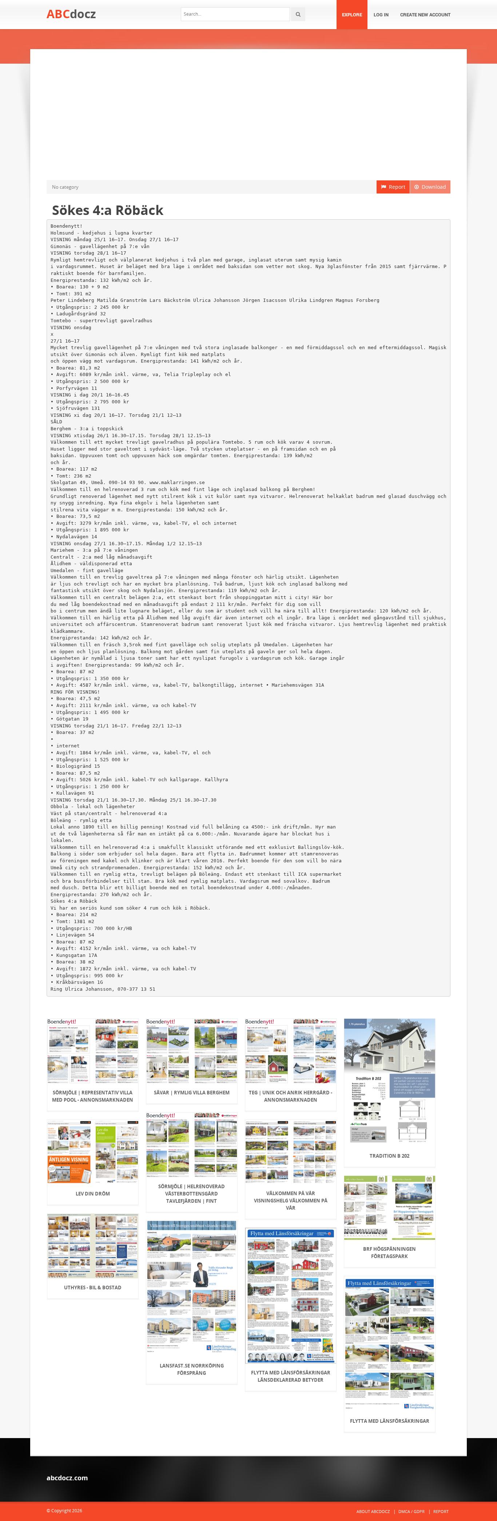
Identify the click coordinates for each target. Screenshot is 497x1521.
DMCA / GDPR (411, 1511)
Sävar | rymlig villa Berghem (192, 1092)
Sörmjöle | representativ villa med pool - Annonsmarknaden (92, 1096)
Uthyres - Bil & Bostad (93, 1287)
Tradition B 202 (389, 1156)
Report (395, 186)
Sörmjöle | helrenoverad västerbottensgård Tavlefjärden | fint (191, 1193)
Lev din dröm (93, 1193)
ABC (71, 13)
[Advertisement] (248, 114)
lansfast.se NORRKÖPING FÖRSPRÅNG (192, 1369)
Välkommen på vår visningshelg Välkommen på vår (290, 1200)
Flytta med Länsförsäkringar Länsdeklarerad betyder (290, 1376)
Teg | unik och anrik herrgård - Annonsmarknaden (290, 1096)
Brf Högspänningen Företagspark (389, 1252)
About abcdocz (373, 1511)
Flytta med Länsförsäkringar (389, 1421)
